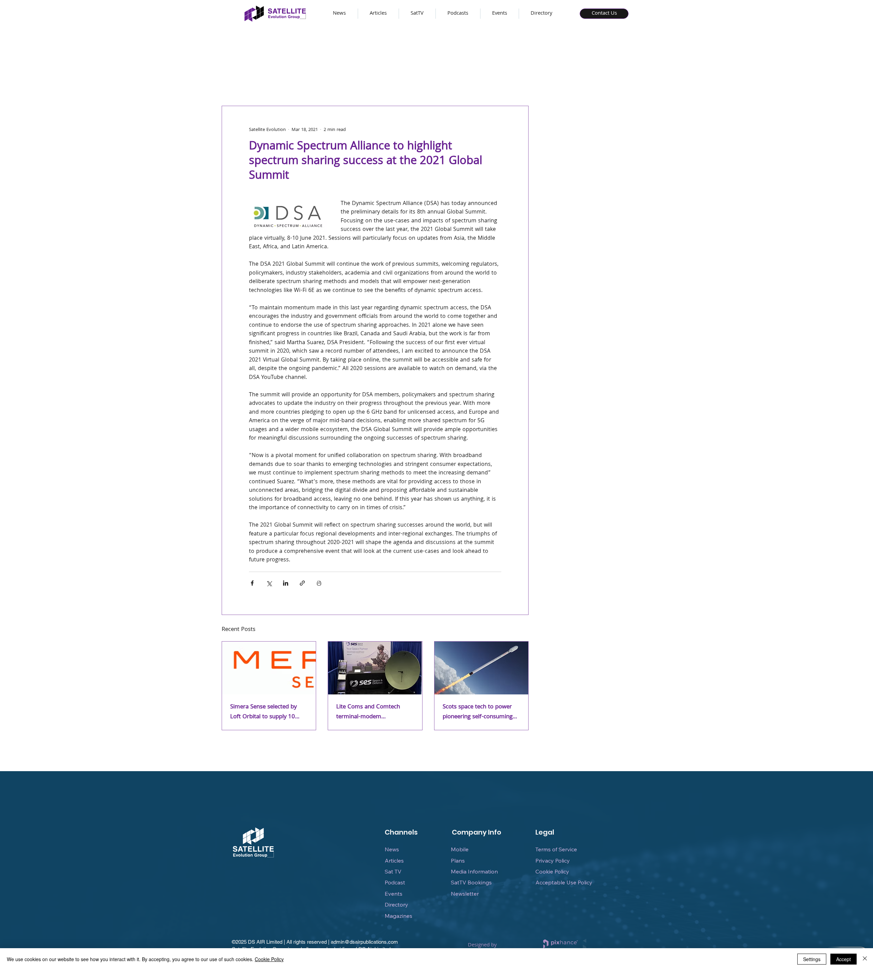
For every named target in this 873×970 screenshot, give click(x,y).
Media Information (474, 871)
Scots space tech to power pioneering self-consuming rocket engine (478, 712)
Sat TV (393, 871)
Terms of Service (556, 849)
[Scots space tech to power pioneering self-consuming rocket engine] (481, 668)
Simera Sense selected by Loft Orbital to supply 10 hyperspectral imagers (263, 712)
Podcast (395, 882)
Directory (396, 904)
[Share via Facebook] (252, 583)
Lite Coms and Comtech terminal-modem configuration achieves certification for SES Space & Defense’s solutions (373, 712)
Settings (811, 959)
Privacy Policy (552, 860)
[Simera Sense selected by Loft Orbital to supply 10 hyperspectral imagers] (269, 668)
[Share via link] (302, 583)
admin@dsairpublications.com (364, 942)
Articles (394, 860)
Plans (458, 860)
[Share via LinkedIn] (285, 583)
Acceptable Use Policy (563, 882)
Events (393, 893)
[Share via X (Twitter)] (269, 583)
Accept (843, 959)
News (392, 849)
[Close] (865, 959)
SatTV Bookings (471, 882)
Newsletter (465, 893)
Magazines (398, 915)
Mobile (460, 849)
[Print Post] (319, 583)
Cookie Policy (552, 871)
